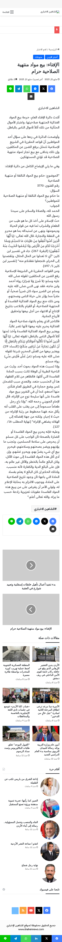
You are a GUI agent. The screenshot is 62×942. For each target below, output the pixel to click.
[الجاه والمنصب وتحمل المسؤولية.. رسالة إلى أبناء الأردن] (49, 829)
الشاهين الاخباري (44, 509)
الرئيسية (53, 49)
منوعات (38, 57)
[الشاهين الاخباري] (49, 11)
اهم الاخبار (41, 49)
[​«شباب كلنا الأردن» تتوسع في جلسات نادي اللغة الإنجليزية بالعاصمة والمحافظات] (16, 695)
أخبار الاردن (52, 57)
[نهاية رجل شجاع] (49, 873)
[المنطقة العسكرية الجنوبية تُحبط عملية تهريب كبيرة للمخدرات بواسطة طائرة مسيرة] (16, 654)
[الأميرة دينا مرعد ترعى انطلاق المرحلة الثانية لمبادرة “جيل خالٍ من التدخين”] (45, 695)
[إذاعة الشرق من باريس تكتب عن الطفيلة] (49, 786)
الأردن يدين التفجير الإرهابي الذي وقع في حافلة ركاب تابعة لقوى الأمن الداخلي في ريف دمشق (48, 672)
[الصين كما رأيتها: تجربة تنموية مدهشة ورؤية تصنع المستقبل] (49, 808)
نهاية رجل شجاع (30, 865)
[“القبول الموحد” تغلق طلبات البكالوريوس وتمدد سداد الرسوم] (16, 733)
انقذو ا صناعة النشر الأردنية (24, 843)
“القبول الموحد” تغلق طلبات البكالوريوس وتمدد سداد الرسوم (17, 748)
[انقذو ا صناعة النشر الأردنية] (49, 851)
